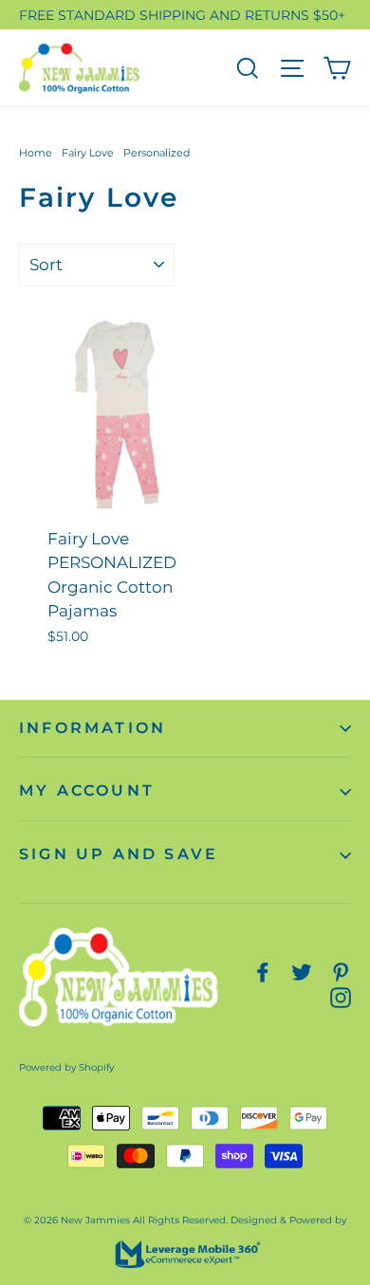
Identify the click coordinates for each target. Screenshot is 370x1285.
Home (35, 152)
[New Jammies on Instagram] (340, 997)
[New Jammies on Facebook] (262, 971)
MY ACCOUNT (87, 790)
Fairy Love (88, 152)
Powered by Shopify (66, 1067)
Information (92, 728)
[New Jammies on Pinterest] (340, 971)
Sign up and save (118, 854)
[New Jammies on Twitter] (301, 971)
